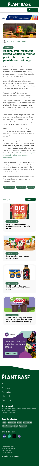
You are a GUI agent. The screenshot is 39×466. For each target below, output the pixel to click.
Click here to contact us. (8, 412)
